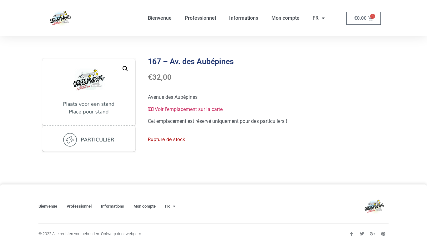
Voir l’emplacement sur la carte (188, 109)
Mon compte (285, 18)
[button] (125, 68)
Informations (243, 18)
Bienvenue (160, 18)
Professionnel (200, 18)
